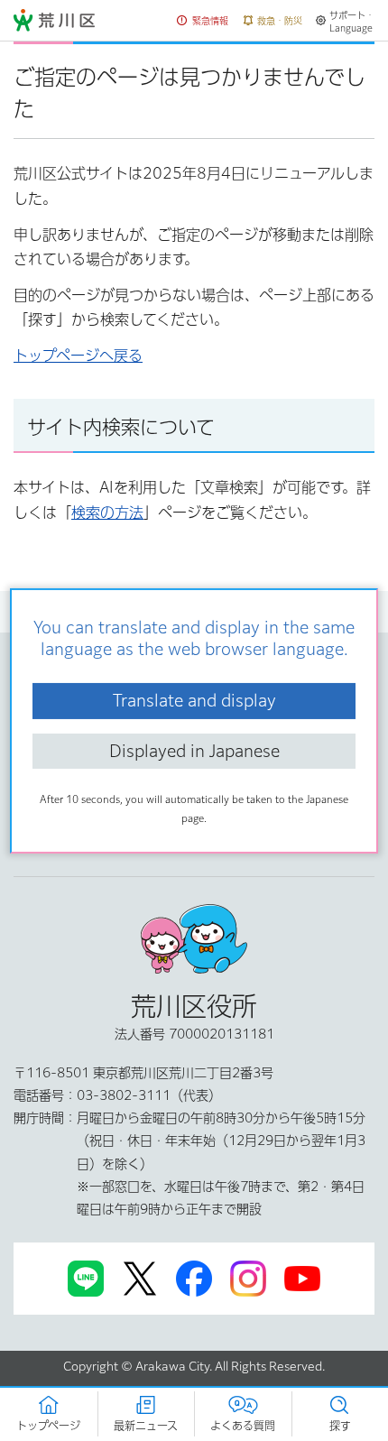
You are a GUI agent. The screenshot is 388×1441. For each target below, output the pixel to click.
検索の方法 (107, 512)
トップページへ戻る (78, 355)
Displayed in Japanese (194, 751)
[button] (203, 21)
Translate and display (194, 700)
